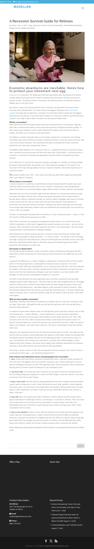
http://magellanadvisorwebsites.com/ (54, 546)
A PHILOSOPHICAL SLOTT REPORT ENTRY (66, 525)
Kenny (14, 25)
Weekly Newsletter (28, 28)
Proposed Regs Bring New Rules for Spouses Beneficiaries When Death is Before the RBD (65, 517)
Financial (36, 25)
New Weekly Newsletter (73, 25)
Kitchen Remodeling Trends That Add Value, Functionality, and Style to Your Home (65, 507)
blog (30, 25)
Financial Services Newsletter (52, 25)
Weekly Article (14, 28)
